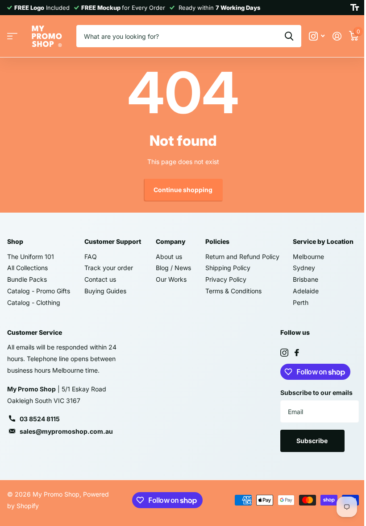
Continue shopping (183, 189)
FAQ (90, 256)
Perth (300, 302)
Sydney (304, 267)
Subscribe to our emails (316, 392)
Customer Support (112, 241)
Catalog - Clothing (33, 302)
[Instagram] (284, 353)
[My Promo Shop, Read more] (316, 36)
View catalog (12, 36)
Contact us (100, 279)
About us (169, 256)
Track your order (108, 267)
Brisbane (305, 279)
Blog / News (173, 267)
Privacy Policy (225, 279)
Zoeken (289, 36)
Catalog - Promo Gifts (38, 291)
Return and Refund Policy (242, 256)
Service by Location (323, 241)
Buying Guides (105, 291)
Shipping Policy (227, 267)
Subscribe (312, 440)
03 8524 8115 (40, 419)
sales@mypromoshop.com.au (66, 431)
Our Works (171, 279)
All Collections (27, 267)
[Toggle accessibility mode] (354, 7)
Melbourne (308, 256)
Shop (15, 241)
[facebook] (297, 352)
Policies (217, 241)
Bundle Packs (27, 279)
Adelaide (306, 291)
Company (171, 241)
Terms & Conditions (233, 291)
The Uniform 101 (30, 256)
